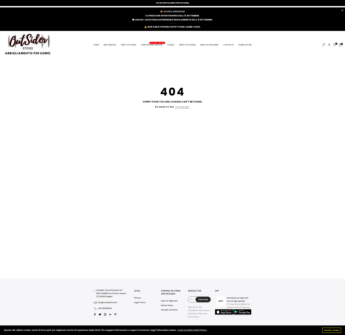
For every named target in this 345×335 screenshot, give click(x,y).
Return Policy (167, 305)
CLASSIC (171, 44)
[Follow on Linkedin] (110, 314)
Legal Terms (140, 302)
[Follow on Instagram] (105, 314)
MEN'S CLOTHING (128, 44)
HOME (96, 44)
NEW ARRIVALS (110, 44)
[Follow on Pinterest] (115, 314)
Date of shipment (169, 300)
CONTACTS (228, 44)
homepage (182, 106)
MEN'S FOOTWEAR (187, 44)
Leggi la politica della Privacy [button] (192, 330)
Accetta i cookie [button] (331, 330)
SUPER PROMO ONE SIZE (152, 44)
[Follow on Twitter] (100, 314)
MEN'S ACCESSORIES (209, 44)
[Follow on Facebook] (95, 314)
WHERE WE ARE (245, 44)
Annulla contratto (169, 309)
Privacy (137, 298)
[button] (224, 312)
